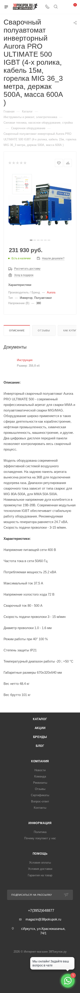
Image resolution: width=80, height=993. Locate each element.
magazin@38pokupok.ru (43, 919)
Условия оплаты (40, 862)
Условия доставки (40, 868)
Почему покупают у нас (40, 838)
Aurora (51, 292)
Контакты (40, 807)
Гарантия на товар (40, 875)
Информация (40, 823)
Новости (40, 770)
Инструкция (24, 360)
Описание (16, 330)
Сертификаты (40, 795)
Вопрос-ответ (40, 801)
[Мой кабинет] (64, 7)
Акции (40, 728)
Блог (40, 746)
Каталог (40, 719)
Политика (40, 832)
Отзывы (44, 330)
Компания (40, 761)
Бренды (40, 737)
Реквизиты (40, 782)
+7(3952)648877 (41, 910)
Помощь (40, 853)
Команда (40, 776)
